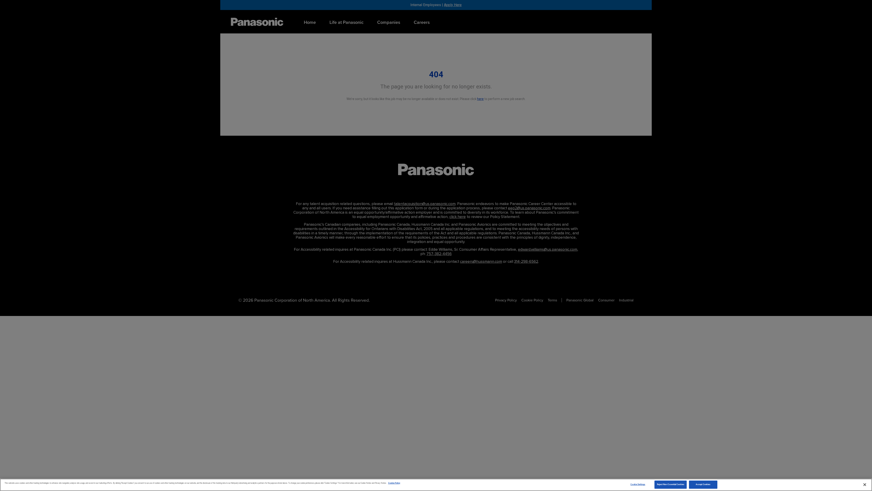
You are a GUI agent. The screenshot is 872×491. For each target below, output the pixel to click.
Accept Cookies (703, 484)
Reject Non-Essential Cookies (670, 484)
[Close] (865, 485)
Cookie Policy (394, 483)
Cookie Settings (637, 484)
